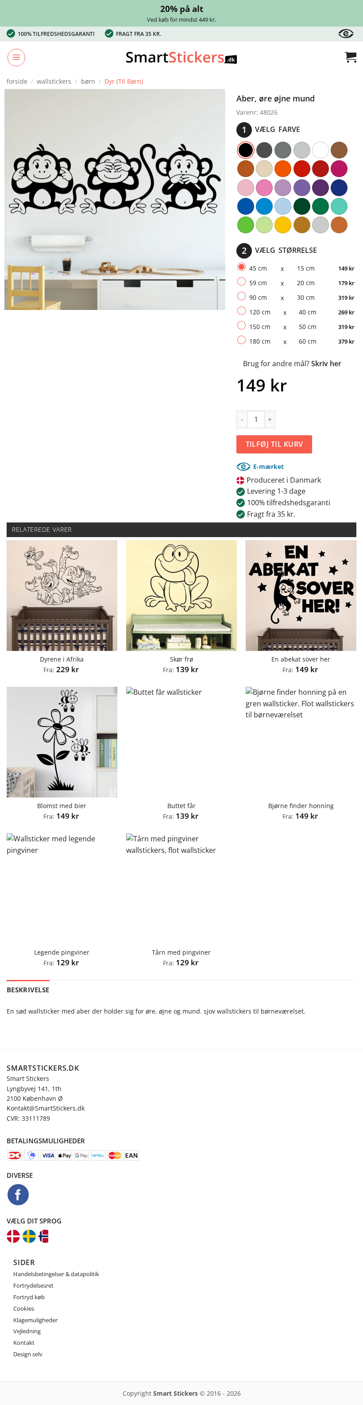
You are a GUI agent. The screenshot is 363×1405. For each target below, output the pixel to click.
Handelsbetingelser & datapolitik (56, 1274)
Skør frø (181, 659)
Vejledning (27, 1331)
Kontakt (24, 1343)
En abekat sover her (300, 659)
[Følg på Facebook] (18, 1194)
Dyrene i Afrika (62, 659)
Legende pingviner (61, 952)
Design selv (27, 1354)
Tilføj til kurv (274, 444)
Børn (88, 81)
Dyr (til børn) (123, 81)
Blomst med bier (61, 806)
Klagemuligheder (35, 1320)
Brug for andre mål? (292, 363)
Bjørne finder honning (301, 806)
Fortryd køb (29, 1297)
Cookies (23, 1308)
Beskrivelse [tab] (28, 989)
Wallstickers (54, 81)
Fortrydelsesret (33, 1285)
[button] (16, 57)
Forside (17, 81)
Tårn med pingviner (181, 952)
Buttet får (181, 806)
